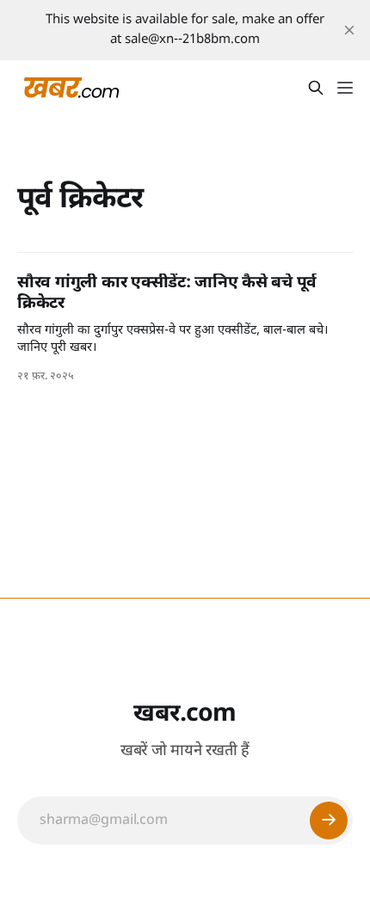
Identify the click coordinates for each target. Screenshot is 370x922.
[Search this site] (316, 87)
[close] (349, 30)
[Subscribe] (329, 820)
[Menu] (345, 87)
